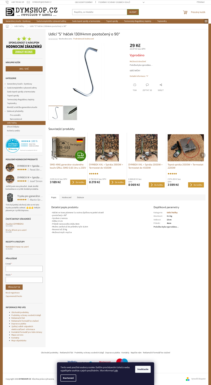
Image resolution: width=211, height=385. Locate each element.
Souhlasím (142, 369)
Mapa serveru (17, 335)
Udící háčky (12, 122)
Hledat (132, 12)
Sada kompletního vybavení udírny (22, 87)
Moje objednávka (18, 340)
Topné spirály (13, 95)
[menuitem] (18, 21)
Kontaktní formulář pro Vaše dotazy (26, 332)
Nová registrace (13, 292)
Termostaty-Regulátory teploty (20, 99)
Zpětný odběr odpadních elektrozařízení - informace (23, 328)
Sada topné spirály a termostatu (21, 91)
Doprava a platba (18, 323)
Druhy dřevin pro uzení (16, 230)
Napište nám (136, 352)
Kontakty (15, 337)
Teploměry (12, 103)
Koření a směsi (13, 130)
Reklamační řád (18, 318)
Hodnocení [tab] (66, 197)
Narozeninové (16, 119)
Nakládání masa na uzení (17, 247)
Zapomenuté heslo (14, 296)
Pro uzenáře (15, 115)
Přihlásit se (14, 287)
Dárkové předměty (15, 111)
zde (116, 370)
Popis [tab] (53, 197)
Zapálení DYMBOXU (14, 224)
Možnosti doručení (138, 61)
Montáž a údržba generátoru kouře (22, 107)
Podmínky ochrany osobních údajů (114, 2)
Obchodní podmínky (84, 2)
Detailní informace (137, 76)
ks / (24, 68)
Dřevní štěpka (13, 126)
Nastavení (68, 378)
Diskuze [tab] (80, 197)
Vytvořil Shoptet (198, 379)
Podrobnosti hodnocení (83, 39)
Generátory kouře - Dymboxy (19, 83)
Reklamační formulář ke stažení (25, 321)
